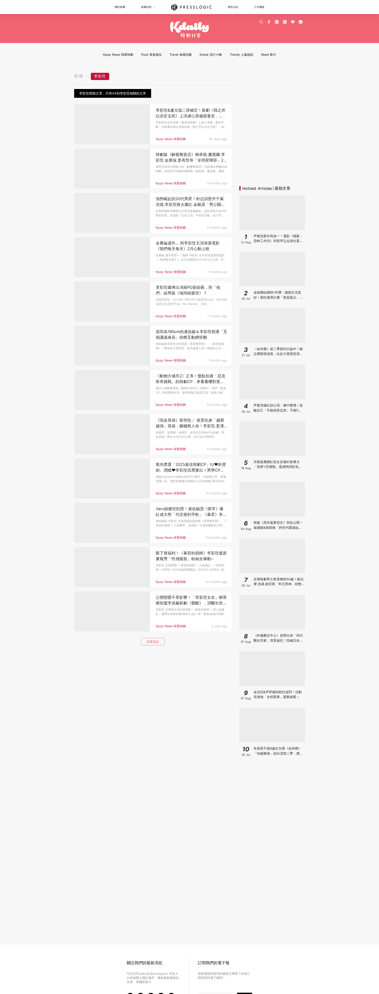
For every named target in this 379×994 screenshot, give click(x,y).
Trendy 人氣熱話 (241, 54)
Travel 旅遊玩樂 (181, 54)
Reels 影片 (268, 54)
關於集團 (120, 7)
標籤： (81, 76)
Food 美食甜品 (151, 54)
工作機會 (259, 7)
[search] (261, 22)
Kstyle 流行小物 (211, 54)
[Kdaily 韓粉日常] (189, 29)
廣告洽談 (233, 7)
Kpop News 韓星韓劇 (118, 54)
